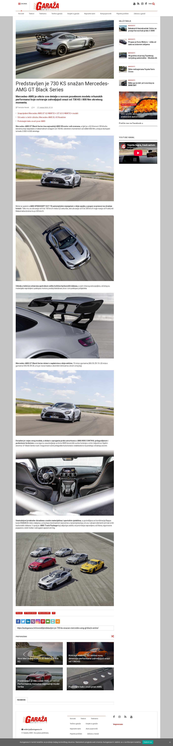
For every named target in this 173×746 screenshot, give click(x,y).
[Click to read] (39, 653)
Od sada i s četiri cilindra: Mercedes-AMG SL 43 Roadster (42, 117)
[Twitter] (23, 621)
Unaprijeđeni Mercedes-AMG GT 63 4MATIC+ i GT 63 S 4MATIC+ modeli (48, 113)
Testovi (31, 14)
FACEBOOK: (21, 700)
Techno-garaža (57, 14)
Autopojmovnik (105, 14)
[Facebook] (18, 621)
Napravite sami (89, 14)
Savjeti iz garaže (73, 14)
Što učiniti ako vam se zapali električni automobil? (137, 115)
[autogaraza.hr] (44, 9)
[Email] (48, 621)
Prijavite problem (123, 14)
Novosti (21, 14)
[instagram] (142, 3)
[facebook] (146, 3)
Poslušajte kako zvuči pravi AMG (31, 121)
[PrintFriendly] (53, 621)
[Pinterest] (43, 621)
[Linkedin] (28, 621)
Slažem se (148, 742)
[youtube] (134, 3)
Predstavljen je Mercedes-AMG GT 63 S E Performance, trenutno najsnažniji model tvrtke (39, 683)
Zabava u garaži (139, 14)
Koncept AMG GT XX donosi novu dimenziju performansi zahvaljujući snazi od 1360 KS (89, 658)
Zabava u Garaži (93, 734)
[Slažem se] (170, 742)
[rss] (138, 3)
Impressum (118, 724)
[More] (57, 621)
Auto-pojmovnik (92, 729)
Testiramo (42, 14)
